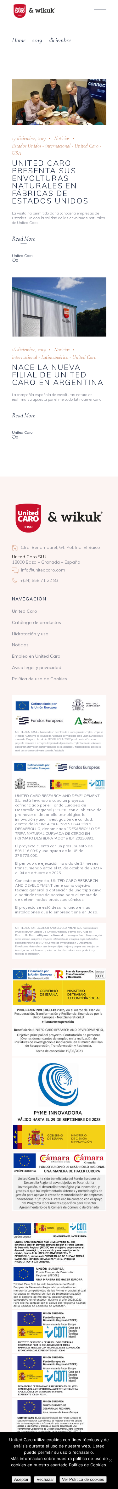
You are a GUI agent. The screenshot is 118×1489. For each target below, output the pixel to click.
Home (18, 40)
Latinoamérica (54, 357)
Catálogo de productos (36, 622)
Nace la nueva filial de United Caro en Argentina (58, 374)
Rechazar (45, 1479)
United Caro (86, 145)
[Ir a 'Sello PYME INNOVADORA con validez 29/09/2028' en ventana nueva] (59, 1104)
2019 (37, 40)
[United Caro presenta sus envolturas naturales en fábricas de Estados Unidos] (59, 102)
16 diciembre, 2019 (29, 349)
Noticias (62, 138)
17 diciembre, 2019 (29, 138)
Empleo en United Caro (36, 656)
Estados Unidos (26, 145)
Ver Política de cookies (83, 1479)
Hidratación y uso (30, 634)
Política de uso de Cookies (39, 679)
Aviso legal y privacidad (36, 667)
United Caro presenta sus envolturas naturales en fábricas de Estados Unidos (50, 181)
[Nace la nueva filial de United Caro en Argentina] (59, 307)
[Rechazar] (110, 1460)
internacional (57, 145)
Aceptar (21, 1479)
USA (16, 153)
